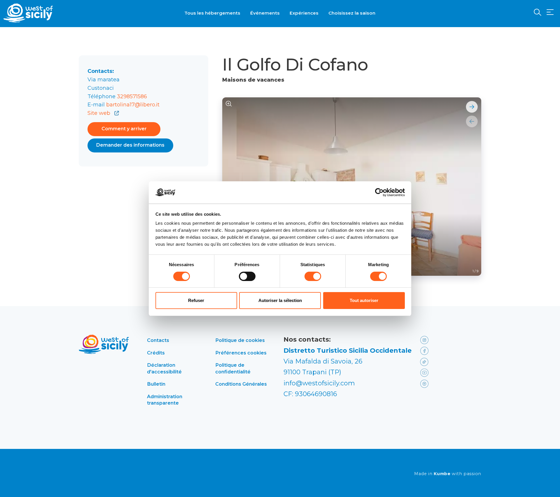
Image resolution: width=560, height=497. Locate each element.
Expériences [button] (304, 13)
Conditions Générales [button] (241, 384)
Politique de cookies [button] (240, 340)
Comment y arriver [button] (124, 128)
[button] (550, 12)
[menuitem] (212, 12)
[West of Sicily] (28, 12)
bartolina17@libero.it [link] (133, 104)
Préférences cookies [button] (241, 353)
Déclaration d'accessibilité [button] (164, 368)
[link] (432, 339)
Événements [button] (265, 13)
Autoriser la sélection (280, 300)
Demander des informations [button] (130, 145)
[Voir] (228, 103)
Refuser (196, 300)
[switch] (247, 276)
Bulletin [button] (156, 384)
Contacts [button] (158, 340)
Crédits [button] (156, 353)
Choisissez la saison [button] (351, 13)
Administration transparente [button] (164, 400)
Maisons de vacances (253, 80)
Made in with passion (447, 473)
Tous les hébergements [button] (212, 13)
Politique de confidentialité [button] (233, 368)
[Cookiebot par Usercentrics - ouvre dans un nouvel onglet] (379, 192)
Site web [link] (100, 113)
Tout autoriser (364, 300)
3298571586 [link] (132, 96)
